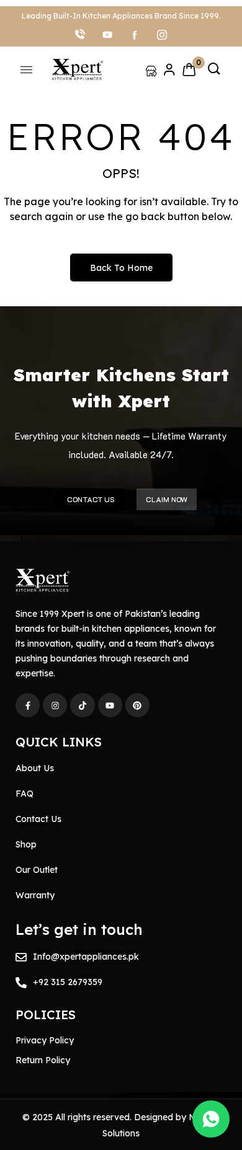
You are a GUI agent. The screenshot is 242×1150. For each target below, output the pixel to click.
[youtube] (107, 34)
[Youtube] (110, 705)
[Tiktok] (82, 705)
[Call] (80, 34)
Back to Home (121, 267)
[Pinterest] (137, 705)
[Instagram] (162, 34)
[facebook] (134, 34)
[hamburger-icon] (26, 69)
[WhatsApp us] (211, 1119)
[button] (214, 69)
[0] (188, 69)
